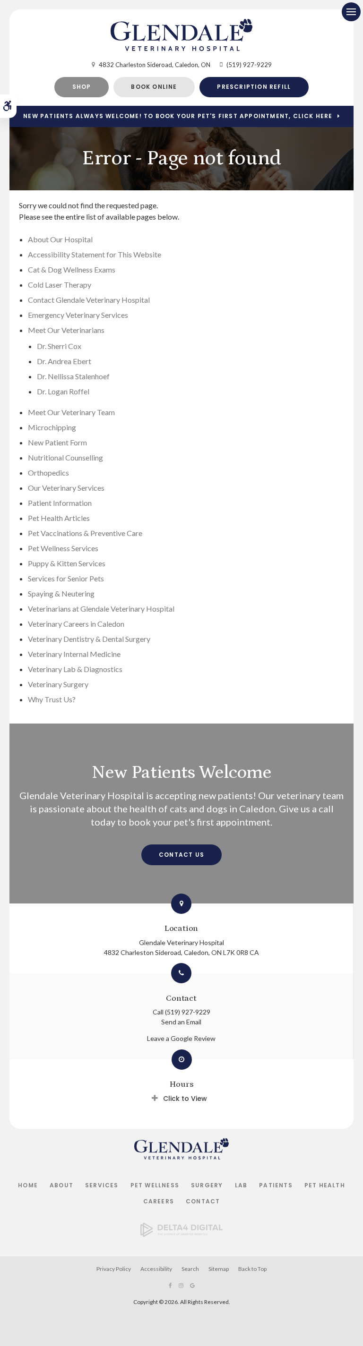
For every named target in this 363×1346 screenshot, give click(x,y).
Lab (241, 1185)
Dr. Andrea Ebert (64, 361)
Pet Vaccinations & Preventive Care (85, 532)
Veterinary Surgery (58, 684)
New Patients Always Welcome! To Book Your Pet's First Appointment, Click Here (177, 116)
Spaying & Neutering (61, 593)
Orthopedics (48, 472)
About (61, 1185)
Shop (81, 87)
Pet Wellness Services (63, 548)
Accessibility (156, 1268)
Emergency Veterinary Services (78, 314)
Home (28, 1185)
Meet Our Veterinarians (66, 329)
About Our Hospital (60, 239)
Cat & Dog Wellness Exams (71, 269)
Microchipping (52, 427)
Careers (158, 1201)
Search (190, 1268)
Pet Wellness (154, 1185)
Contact (203, 1201)
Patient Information (60, 502)
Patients (276, 1185)
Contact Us (181, 855)
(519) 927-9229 (249, 64)
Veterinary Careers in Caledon (76, 623)
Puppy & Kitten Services (66, 563)
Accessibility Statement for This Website (94, 254)
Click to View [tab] (185, 1098)
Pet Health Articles (59, 517)
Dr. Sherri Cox (59, 345)
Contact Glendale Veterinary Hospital (89, 299)
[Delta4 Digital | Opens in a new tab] (181, 1233)
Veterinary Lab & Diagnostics (75, 668)
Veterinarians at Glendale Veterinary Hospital (101, 608)
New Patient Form (57, 442)
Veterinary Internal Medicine (74, 653)
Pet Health (324, 1185)
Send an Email (181, 1022)
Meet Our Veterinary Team (71, 412)
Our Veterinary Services (66, 487)
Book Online (154, 87)
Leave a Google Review (181, 1038)
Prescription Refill (254, 87)
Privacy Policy (113, 1268)
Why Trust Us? (52, 699)
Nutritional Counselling (65, 457)
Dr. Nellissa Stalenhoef (73, 376)
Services (102, 1185)
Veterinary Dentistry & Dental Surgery (89, 638)
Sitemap (218, 1268)
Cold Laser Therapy (59, 284)
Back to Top (252, 1268)
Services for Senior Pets (66, 578)
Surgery (207, 1185)
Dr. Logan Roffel (63, 391)
